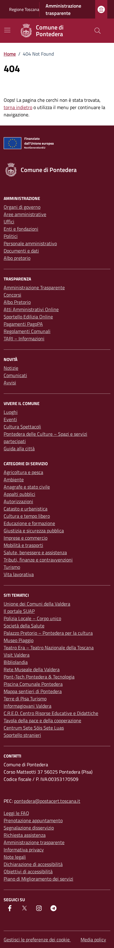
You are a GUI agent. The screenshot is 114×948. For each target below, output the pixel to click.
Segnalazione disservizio (29, 827)
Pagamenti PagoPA (23, 324)
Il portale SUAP (19, 611)
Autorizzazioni (18, 501)
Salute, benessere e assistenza (35, 552)
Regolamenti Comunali (27, 331)
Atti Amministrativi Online (31, 309)
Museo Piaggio (18, 640)
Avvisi (10, 382)
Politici (11, 236)
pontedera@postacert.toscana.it (47, 801)
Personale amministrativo (30, 243)
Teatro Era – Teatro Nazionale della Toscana (49, 647)
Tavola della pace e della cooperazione (42, 720)
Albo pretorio (17, 258)
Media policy (93, 939)
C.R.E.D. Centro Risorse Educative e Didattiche (51, 713)
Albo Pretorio (17, 302)
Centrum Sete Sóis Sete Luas (34, 727)
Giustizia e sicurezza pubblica (34, 530)
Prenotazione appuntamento (33, 820)
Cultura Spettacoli (22, 426)
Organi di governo (22, 207)
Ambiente (14, 479)
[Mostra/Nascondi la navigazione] (7, 30)
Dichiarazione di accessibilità (33, 864)
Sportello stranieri (22, 735)
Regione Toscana (24, 9)
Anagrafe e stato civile (27, 486)
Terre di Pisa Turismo (25, 698)
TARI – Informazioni (24, 338)
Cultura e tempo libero (27, 516)
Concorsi (12, 294)
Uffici (9, 221)
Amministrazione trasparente (63, 9)
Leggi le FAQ (16, 813)
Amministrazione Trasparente (34, 287)
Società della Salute (24, 625)
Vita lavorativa (19, 574)
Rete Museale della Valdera (32, 669)
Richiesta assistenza (25, 835)
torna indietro (18, 107)
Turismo (12, 567)
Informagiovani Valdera (27, 705)
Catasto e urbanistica (25, 508)
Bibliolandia (16, 662)
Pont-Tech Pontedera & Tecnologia (39, 676)
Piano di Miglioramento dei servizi (38, 878)
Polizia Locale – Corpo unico (32, 618)
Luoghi (11, 412)
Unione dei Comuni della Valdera (37, 603)
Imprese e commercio (25, 537)
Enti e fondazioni (21, 228)
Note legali (15, 856)
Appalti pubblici (19, 494)
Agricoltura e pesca (23, 472)
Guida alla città (19, 448)
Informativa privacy (24, 849)
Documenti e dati (21, 250)
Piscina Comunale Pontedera (33, 684)
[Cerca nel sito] (97, 30)
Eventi (10, 419)
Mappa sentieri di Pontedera (33, 691)
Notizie (11, 368)
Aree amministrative (25, 214)
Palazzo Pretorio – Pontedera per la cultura (48, 633)
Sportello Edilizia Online (28, 316)
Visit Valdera (16, 654)
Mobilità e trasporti (23, 545)
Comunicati (15, 375)
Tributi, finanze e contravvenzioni (38, 559)
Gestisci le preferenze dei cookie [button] (37, 939)
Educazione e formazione (29, 523)
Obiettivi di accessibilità (28, 871)
